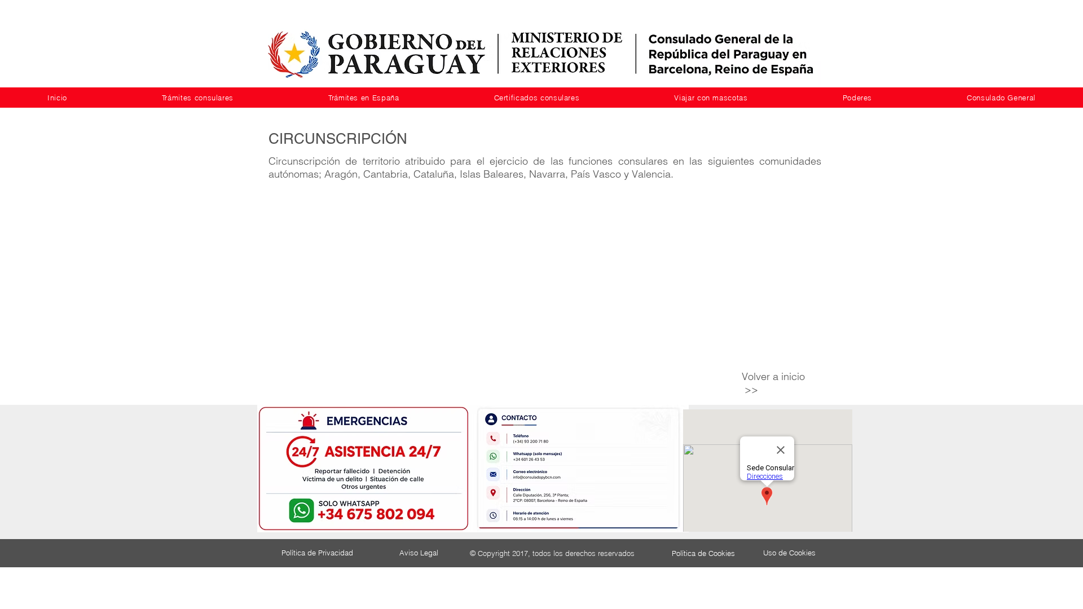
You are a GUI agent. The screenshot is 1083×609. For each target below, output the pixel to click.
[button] (198, 97)
